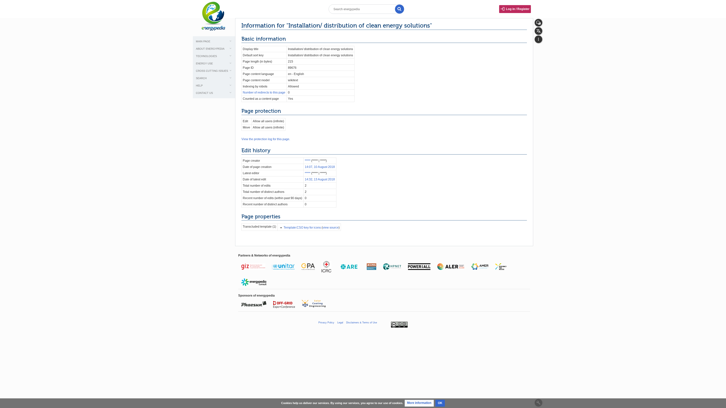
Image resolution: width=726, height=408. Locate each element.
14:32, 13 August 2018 (320, 179)
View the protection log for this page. (265, 139)
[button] (419, 403)
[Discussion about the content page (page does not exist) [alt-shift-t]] (538, 22)
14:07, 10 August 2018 (320, 166)
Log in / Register (517, 9)
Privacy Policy (326, 322)
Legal (340, 322)
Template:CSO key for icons (302, 227)
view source (331, 227)
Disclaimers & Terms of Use (361, 322)
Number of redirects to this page (264, 92)
